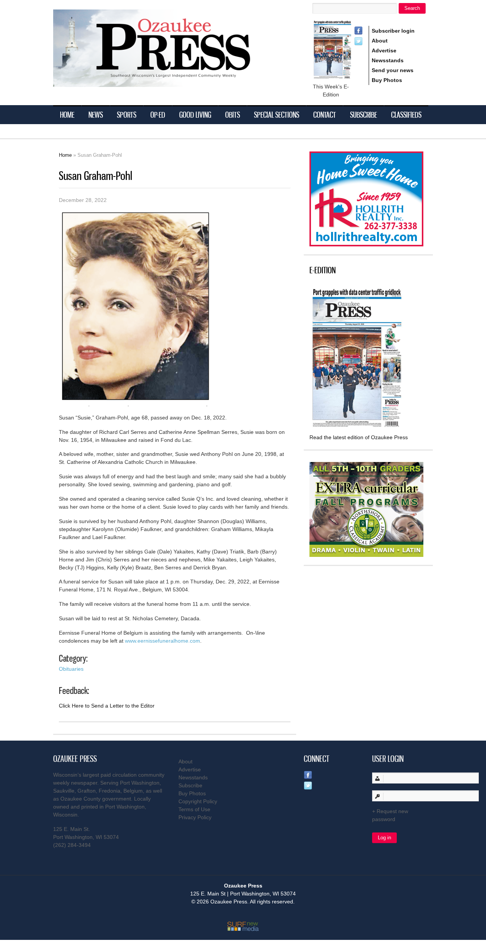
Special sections (276, 115)
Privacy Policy (194, 817)
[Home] (167, 82)
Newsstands (388, 60)
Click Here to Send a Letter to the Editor (107, 706)
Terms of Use (194, 809)
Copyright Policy (197, 801)
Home (67, 115)
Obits (232, 115)
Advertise (384, 50)
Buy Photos (387, 80)
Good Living (195, 115)
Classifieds (406, 115)
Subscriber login (393, 30)
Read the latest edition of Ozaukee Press (358, 437)
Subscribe (363, 115)
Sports (126, 115)
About (380, 40)
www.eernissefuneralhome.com (162, 641)
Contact (324, 115)
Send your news (392, 70)
